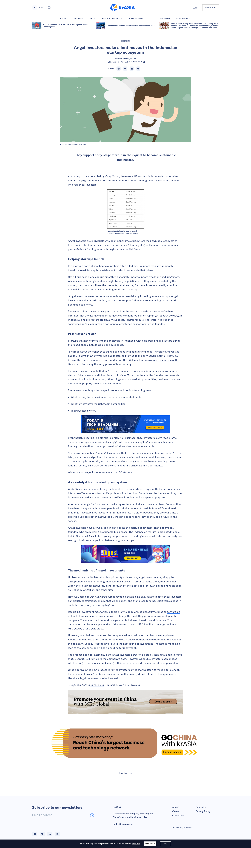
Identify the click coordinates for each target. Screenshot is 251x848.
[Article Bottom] (125, 702)
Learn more (136, 844)
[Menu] (34, 7)
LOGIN (195, 8)
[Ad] (125, 743)
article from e (153, 508)
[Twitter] (125, 68)
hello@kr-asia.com (123, 824)
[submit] (92, 815)
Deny (165, 844)
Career (175, 811)
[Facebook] (118, 68)
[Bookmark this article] (144, 61)
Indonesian (97, 685)
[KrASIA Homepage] (122, 7)
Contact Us (178, 815)
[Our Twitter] (42, 834)
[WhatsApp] (138, 68)
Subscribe (201, 807)
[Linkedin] (132, 68)
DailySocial (130, 58)
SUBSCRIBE (210, 8)
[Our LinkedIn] (49, 834)
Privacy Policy (203, 811)
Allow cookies (150, 844)
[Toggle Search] (49, 7)
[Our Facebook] (34, 834)
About (175, 807)
